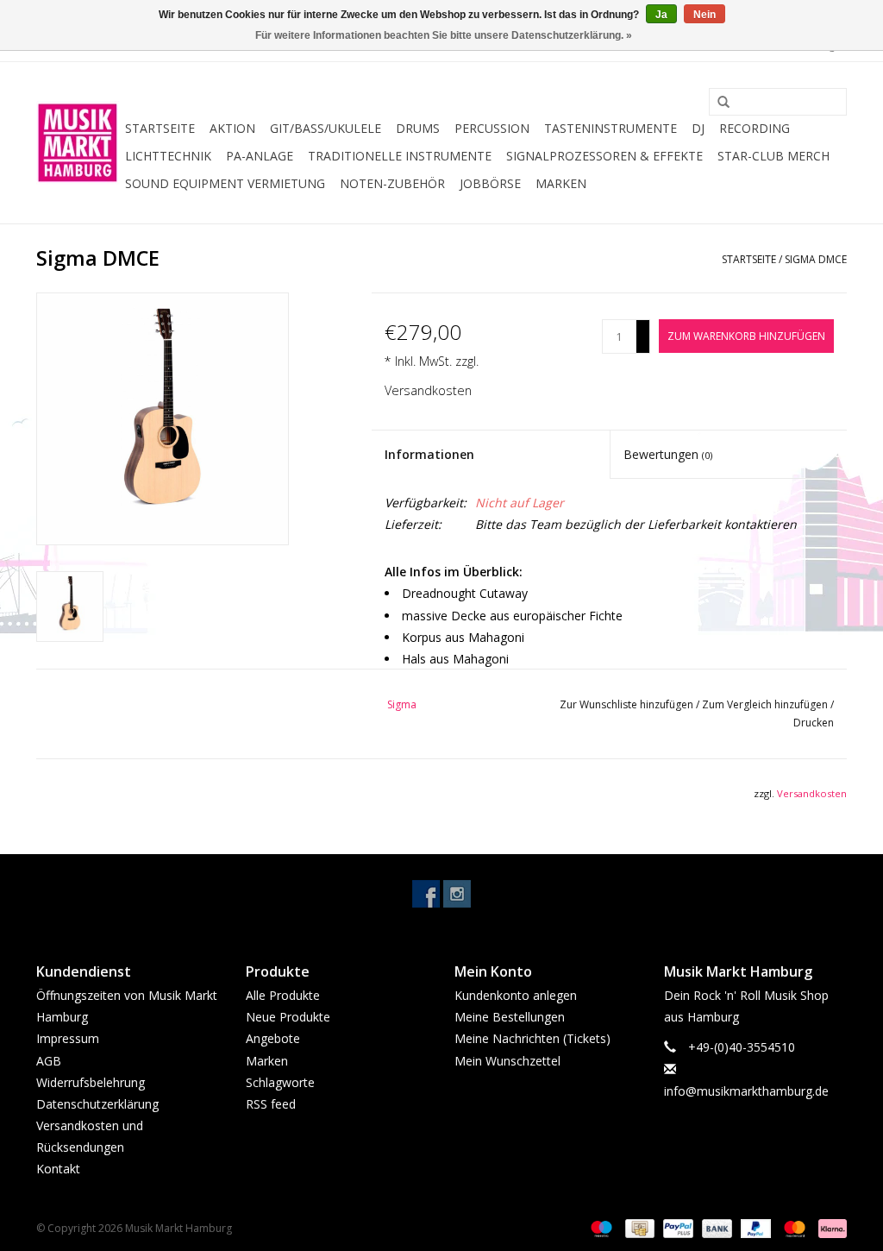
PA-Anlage (259, 156)
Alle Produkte (283, 995)
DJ (698, 128)
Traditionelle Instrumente (400, 156)
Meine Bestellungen (509, 1017)
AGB (48, 1061)
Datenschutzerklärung (97, 1104)
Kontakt (58, 1168)
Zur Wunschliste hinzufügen (628, 704)
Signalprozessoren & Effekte (604, 156)
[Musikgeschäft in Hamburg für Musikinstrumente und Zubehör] (78, 143)
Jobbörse (490, 183)
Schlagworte (280, 1082)
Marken (560, 183)
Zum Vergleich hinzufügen (766, 704)
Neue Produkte (288, 1017)
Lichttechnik (168, 156)
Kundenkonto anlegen (515, 995)
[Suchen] (717, 102)
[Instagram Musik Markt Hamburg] (457, 894)
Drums (418, 128)
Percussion (491, 128)
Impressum (67, 1038)
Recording (754, 128)
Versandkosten (428, 390)
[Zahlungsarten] (599, 1227)
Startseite (160, 128)
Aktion (232, 128)
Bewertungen (667, 454)
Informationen (429, 454)
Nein (704, 15)
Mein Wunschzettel (507, 1061)
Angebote (273, 1038)
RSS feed (271, 1104)
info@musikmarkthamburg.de (746, 1091)
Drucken (813, 722)
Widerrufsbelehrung (90, 1082)
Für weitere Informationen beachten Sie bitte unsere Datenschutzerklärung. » (443, 35)
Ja (661, 15)
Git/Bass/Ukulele (325, 128)
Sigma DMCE (816, 259)
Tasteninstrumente (610, 128)
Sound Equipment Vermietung (225, 183)
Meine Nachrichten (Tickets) (532, 1038)
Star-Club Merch (773, 156)
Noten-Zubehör (392, 183)
